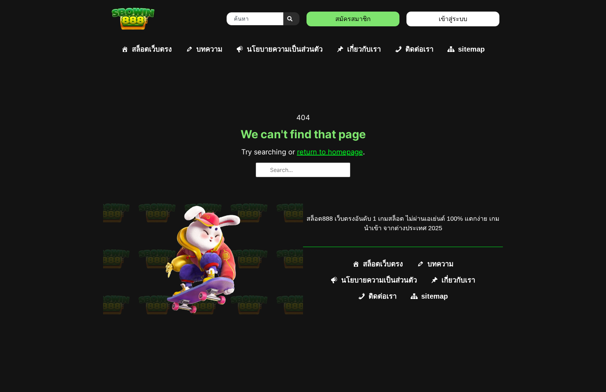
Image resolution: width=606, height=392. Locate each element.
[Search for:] (303, 169)
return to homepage (330, 152)
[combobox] (255, 18)
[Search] (291, 18)
